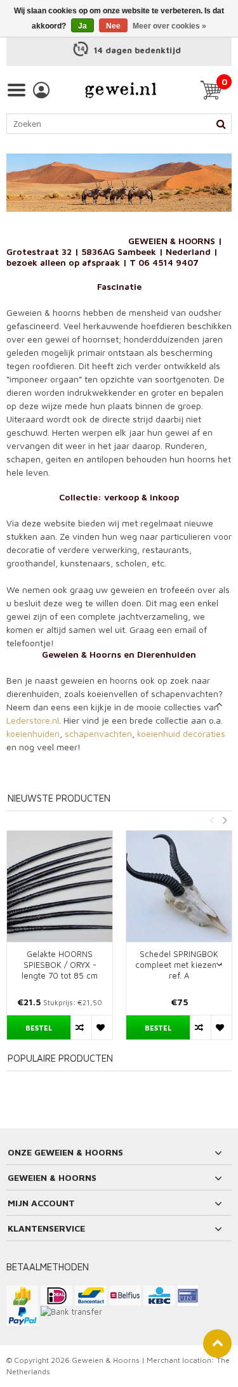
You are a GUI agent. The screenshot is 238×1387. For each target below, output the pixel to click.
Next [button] (224, 820)
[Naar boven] (217, 1343)
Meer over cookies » (169, 26)
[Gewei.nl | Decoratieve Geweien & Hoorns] (120, 90)
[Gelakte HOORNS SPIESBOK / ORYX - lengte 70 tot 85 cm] (59, 886)
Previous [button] (211, 820)
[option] (119, 50)
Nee (113, 26)
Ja (82, 26)
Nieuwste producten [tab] (59, 798)
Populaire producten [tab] (60, 1058)
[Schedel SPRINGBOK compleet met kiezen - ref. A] (179, 886)
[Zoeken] (221, 123)
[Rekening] (41, 90)
